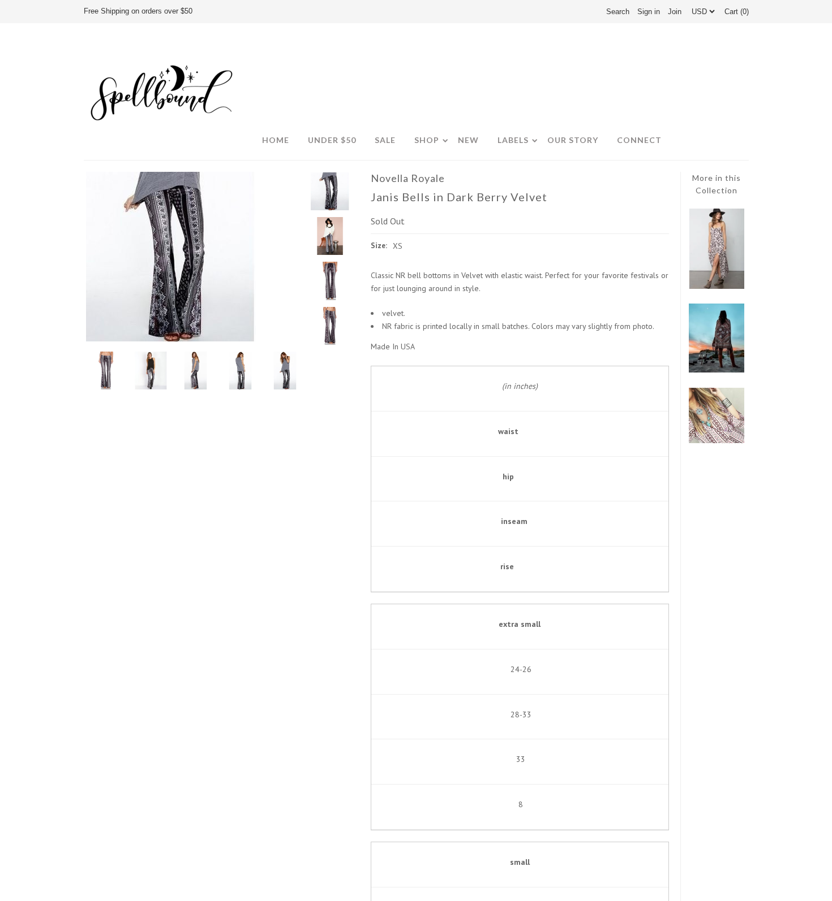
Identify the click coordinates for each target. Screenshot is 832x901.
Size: (379, 245)
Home (275, 140)
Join (674, 11)
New (468, 140)
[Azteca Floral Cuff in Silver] (716, 440)
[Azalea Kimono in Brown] (716, 370)
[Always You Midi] (716, 286)
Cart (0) (736, 11)
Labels (513, 140)
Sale (385, 140)
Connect (639, 140)
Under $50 (332, 140)
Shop (426, 140)
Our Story (572, 140)
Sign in (648, 11)
